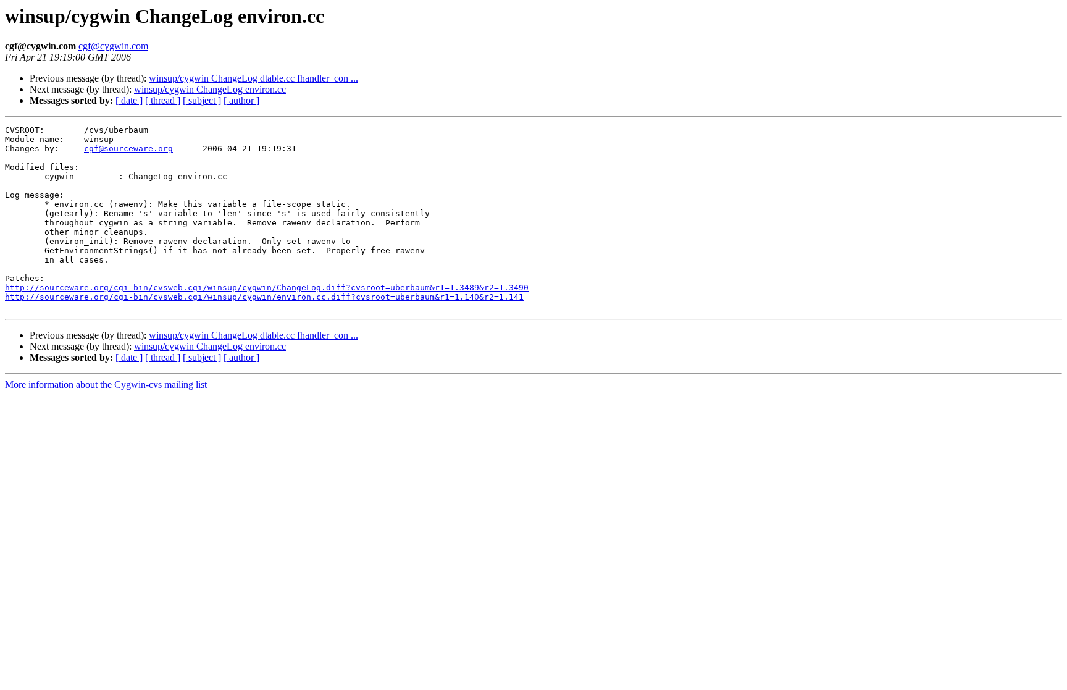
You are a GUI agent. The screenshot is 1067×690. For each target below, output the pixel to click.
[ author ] (241, 100)
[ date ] (129, 100)
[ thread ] (162, 100)
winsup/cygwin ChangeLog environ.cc (210, 89)
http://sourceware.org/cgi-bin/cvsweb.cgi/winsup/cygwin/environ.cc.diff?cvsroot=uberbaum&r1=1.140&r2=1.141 (264, 296)
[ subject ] (202, 100)
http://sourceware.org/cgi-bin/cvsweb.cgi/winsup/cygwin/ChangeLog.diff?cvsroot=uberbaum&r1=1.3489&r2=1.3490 (267, 287)
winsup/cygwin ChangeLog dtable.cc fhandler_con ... (253, 78)
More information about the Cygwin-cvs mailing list (106, 384)
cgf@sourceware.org (128, 148)
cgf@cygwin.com (113, 46)
